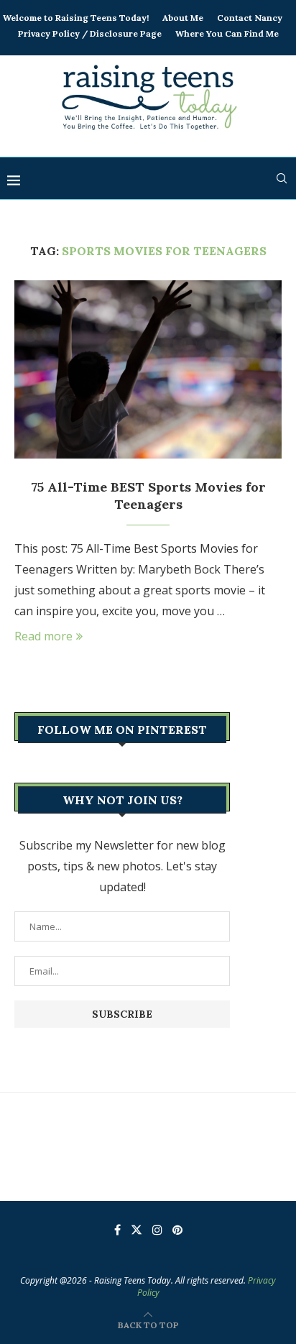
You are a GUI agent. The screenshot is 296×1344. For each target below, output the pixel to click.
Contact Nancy (249, 17)
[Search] (281, 178)
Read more (43, 636)
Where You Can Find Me (227, 33)
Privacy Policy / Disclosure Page (90, 33)
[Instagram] (157, 1230)
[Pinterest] (177, 1230)
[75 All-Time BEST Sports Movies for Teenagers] (148, 369)
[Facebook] (117, 1230)
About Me (182, 17)
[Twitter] (136, 1230)
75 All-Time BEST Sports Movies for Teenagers (148, 495)
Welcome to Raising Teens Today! (76, 17)
